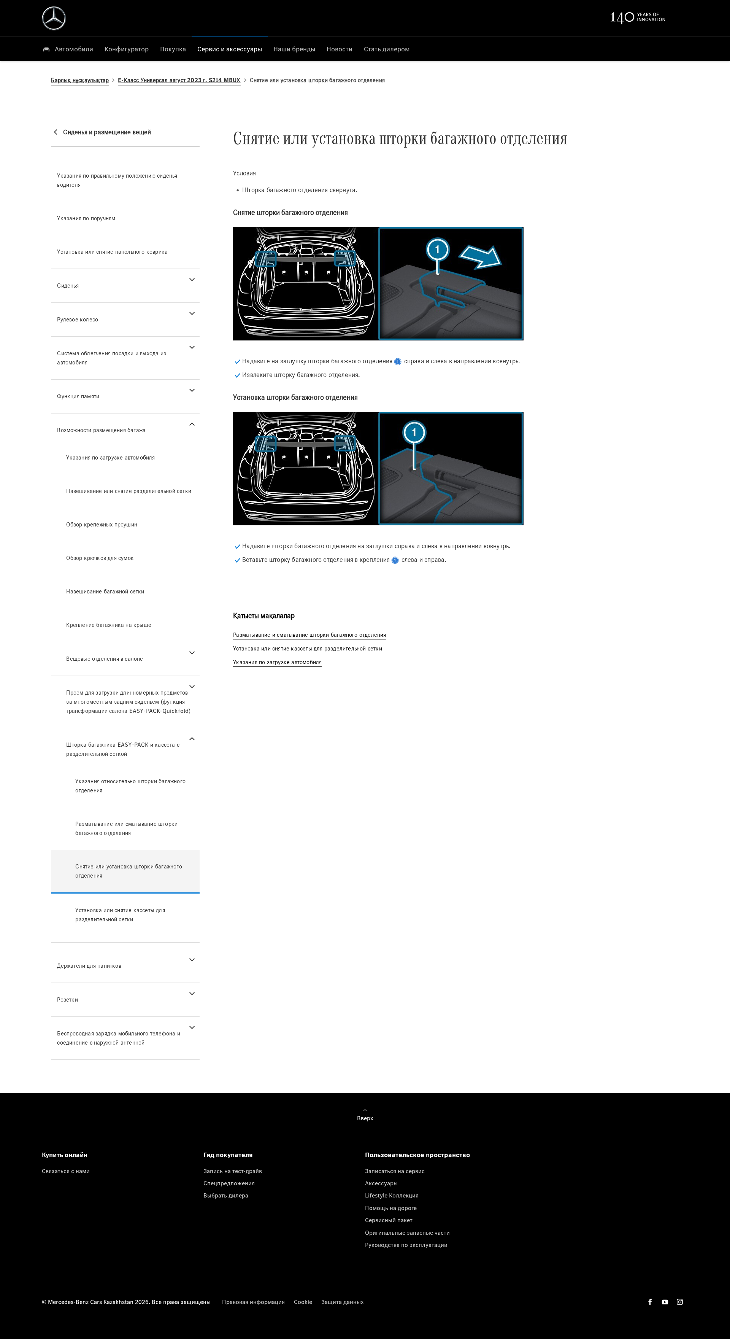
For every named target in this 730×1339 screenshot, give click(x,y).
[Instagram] (679, 1302)
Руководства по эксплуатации (406, 1244)
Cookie (303, 1302)
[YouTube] (665, 1302)
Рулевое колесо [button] (77, 319)
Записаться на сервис (395, 1171)
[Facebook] (650, 1302)
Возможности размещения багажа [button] (101, 430)
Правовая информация (253, 1302)
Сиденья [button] (67, 285)
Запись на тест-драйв (232, 1171)
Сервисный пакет (389, 1220)
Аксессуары (381, 1183)
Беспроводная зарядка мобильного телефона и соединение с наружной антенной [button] (118, 1037)
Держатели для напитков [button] (89, 966)
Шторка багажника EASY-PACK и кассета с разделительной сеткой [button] (122, 749)
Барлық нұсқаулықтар (80, 80)
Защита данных (342, 1302)
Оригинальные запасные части (407, 1232)
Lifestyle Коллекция (392, 1195)
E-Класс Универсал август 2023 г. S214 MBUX (179, 80)
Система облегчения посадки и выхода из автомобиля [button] (111, 357)
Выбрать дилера (225, 1195)
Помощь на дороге (391, 1208)
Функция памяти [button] (78, 396)
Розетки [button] (67, 999)
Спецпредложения (229, 1183)
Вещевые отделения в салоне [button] (104, 659)
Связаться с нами (66, 1171)
